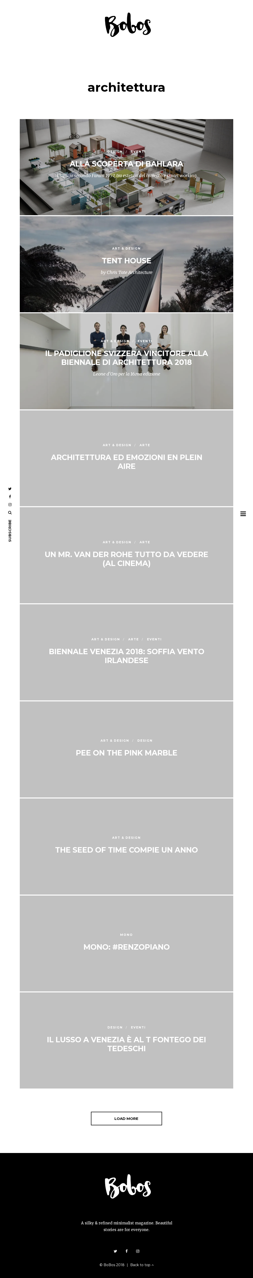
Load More (126, 1118)
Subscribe (9, 531)
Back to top (140, 1265)
